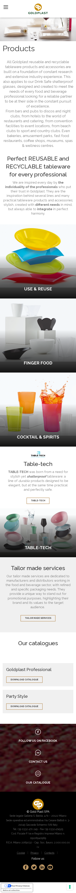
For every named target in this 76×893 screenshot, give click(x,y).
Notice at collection (11, 890)
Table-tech (38, 500)
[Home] (38, 8)
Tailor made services (38, 618)
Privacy (35, 852)
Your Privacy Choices (20, 886)
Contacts (49, 852)
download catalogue (24, 679)
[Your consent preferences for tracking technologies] (69, 887)
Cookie (21, 852)
